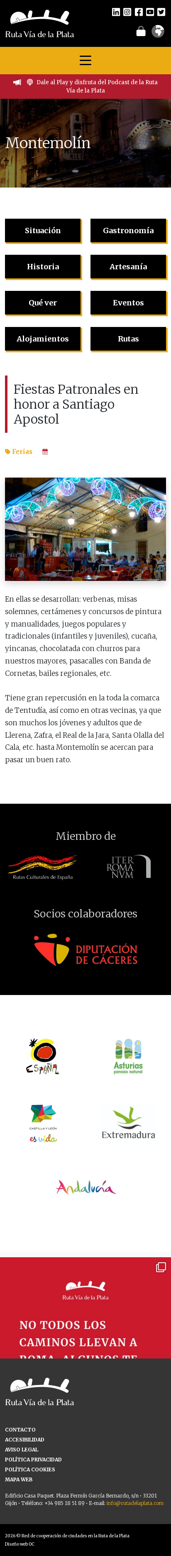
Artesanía (128, 266)
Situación (43, 230)
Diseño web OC (19, 1544)
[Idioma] (158, 34)
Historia (43, 266)
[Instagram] (127, 12)
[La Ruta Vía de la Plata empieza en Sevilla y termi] (85, 1342)
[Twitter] (161, 12)
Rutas (128, 339)
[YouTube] (150, 12)
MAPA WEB (18, 1479)
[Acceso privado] (140, 31)
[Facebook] (139, 12)
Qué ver (43, 302)
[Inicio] (39, 22)
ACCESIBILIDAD (24, 1439)
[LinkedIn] (116, 12)
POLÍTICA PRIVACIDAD (33, 1459)
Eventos (128, 302)
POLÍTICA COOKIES (30, 1469)
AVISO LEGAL (21, 1449)
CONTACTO (20, 1430)
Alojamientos (43, 339)
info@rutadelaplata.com (135, 1503)
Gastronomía (128, 230)
